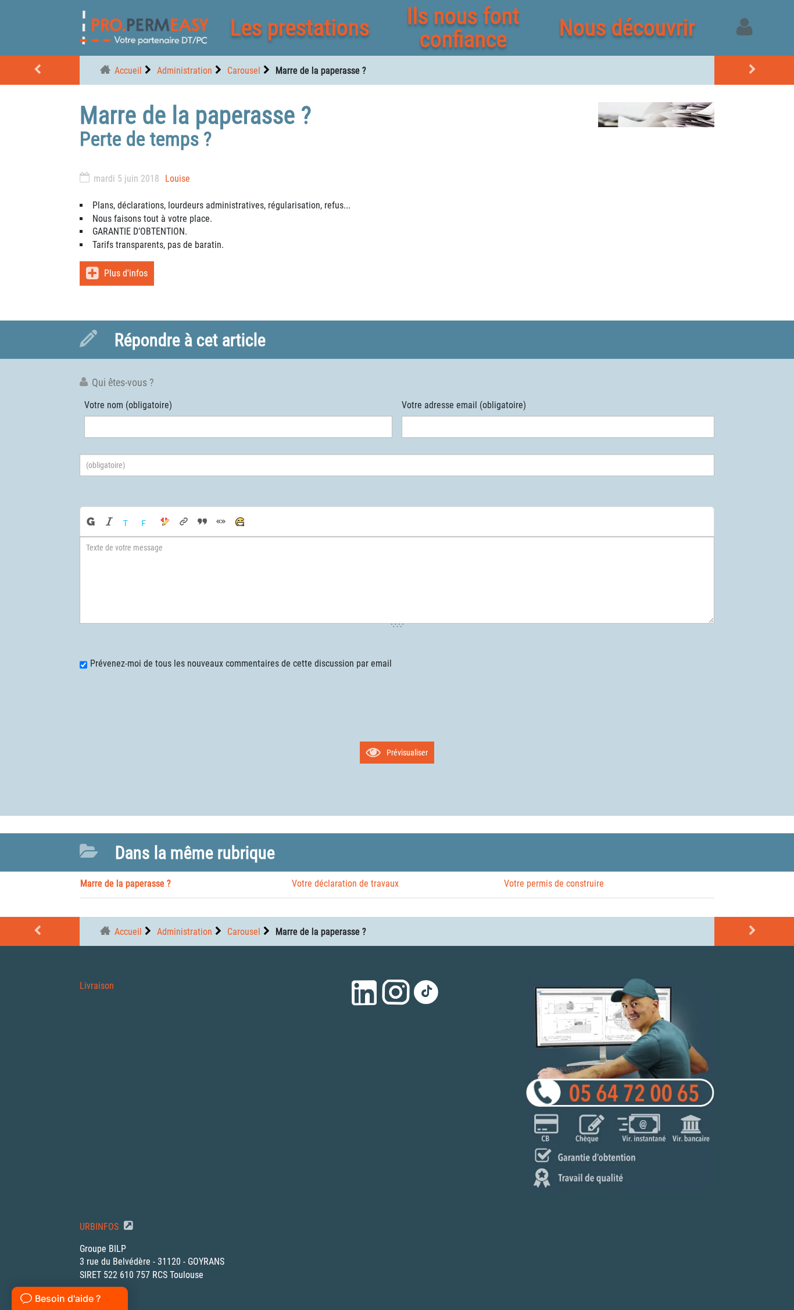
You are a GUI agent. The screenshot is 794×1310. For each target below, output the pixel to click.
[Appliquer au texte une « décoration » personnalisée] (165, 521)
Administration (184, 70)
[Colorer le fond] (146, 521)
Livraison (97, 985)
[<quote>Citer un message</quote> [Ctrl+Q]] (202, 521)
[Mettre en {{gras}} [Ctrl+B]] (90, 521)
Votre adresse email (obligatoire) (464, 405)
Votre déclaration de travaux (345, 883)
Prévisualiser (407, 752)
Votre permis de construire (554, 883)
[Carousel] (40, 70)
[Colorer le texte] (128, 521)
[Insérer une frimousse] (239, 521)
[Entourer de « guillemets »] (221, 521)
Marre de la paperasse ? (125, 883)
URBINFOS (100, 1226)
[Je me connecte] (746, 27)
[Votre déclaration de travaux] (754, 70)
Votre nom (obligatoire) (128, 405)
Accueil (128, 70)
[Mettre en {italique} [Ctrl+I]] (109, 521)
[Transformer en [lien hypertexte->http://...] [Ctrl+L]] (183, 521)
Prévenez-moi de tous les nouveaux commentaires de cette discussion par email (241, 663)
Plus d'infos (126, 273)
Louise (177, 178)
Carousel (243, 70)
